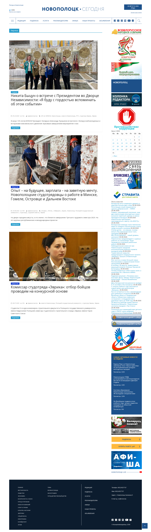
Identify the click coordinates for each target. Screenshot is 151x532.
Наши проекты (88, 21)
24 (113, 149)
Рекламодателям (60, 21)
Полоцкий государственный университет (68, 303)
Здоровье (21, 513)
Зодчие (64, 211)
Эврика (94, 116)
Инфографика (22, 519)
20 (126, 146)
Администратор (32, 116)
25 (118, 149)
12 (122, 143)
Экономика (21, 496)
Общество (15, 187)
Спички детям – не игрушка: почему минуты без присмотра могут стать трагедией (124, 231)
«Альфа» (44, 211)
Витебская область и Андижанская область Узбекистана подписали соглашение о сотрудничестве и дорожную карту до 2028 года (123, 297)
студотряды (23, 212)
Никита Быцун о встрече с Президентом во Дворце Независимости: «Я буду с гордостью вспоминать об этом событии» (55, 99)
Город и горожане (23, 501)
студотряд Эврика (85, 116)
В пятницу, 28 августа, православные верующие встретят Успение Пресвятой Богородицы (125, 267)
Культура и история (24, 510)
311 (23, 116)
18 (118, 146)
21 (131, 146)
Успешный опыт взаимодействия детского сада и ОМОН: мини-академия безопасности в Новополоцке (126, 311)
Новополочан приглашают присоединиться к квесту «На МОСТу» (125, 220)
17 (113, 146)
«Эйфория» (57, 211)
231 (23, 303)
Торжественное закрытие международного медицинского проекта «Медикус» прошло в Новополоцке (125, 254)
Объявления (104, 21)
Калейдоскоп (22, 522)
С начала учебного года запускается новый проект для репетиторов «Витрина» (124, 288)
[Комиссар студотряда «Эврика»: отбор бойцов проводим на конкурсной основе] (53, 233)
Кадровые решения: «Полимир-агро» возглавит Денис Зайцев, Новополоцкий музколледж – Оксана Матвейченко (125, 277)
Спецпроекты (22, 516)
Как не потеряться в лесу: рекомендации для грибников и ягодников (126, 292)
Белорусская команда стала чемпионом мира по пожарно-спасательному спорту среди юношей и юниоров (126, 226)
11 (118, 143)
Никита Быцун (56, 116)
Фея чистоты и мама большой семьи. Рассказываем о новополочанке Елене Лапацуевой (125, 261)
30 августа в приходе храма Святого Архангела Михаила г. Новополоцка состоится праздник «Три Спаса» (124, 304)
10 (113, 143)
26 (122, 149)
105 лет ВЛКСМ (46, 116)
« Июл (115, 156)
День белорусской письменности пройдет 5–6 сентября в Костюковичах (126, 284)
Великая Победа (53, 490)
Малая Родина (52, 493)
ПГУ (77, 116)
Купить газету (127, 446)
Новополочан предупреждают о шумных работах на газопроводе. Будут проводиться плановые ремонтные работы (126, 241)
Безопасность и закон (25, 499)
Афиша (75, 21)
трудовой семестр (33, 212)
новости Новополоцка (68, 116)
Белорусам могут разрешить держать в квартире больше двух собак (125, 204)
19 (122, 146)
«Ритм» (50, 211)
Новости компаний (24, 504)
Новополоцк (71, 211)
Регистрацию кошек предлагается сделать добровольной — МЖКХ (123, 208)
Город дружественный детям (57, 496)
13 (126, 143)
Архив (20, 524)
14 (131, 143)
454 (23, 211)
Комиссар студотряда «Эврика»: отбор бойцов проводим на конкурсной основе (50, 289)
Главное (14, 92)
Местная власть (23, 490)
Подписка (34, 21)
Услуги (46, 21)
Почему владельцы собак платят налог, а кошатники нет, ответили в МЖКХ (126, 271)
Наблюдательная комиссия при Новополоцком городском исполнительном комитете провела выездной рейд (124, 248)
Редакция (21, 21)
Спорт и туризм (23, 507)
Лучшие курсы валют (136, 12)
